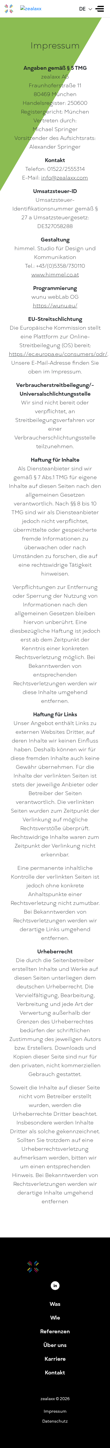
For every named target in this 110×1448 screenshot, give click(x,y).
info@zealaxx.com (64, 177)
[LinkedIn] (55, 1285)
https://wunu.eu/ (55, 305)
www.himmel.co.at (55, 274)
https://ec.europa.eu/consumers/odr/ (58, 354)
